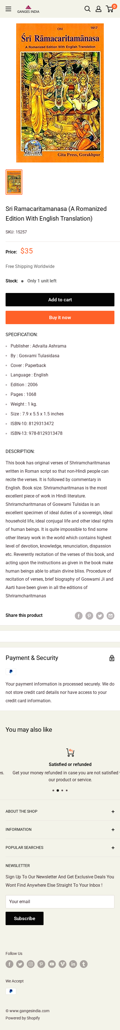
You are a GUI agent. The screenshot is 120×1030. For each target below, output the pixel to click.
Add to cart (60, 299)
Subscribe (24, 918)
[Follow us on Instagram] (31, 964)
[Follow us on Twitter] (20, 964)
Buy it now (60, 317)
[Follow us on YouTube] (52, 964)
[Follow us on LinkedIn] (73, 964)
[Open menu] (8, 9)
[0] (109, 9)
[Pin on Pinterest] (89, 615)
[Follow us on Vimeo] (62, 964)
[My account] (98, 9)
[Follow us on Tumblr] (84, 964)
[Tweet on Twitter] (100, 615)
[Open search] (88, 9)
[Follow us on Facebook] (9, 964)
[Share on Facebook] (79, 615)
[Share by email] (110, 615)
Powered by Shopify (23, 1018)
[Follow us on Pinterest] (41, 964)
